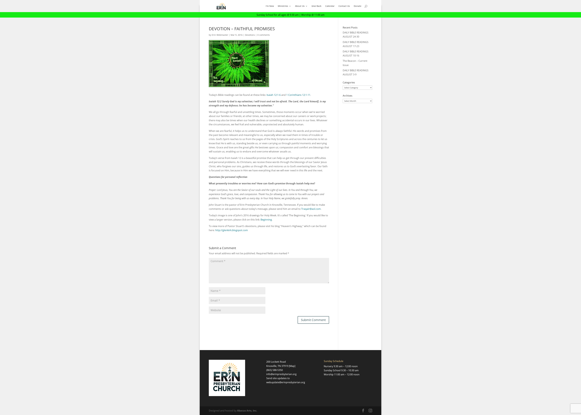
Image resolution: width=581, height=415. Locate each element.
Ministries (283, 6)
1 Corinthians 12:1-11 (298, 95)
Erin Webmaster (220, 34)
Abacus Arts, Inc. (247, 410)
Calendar (330, 6)
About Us (300, 6)
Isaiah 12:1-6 (274, 95)
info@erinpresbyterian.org (281, 374)
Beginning (266, 219)
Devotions (250, 34)
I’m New (270, 6)
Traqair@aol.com (311, 209)
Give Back (316, 6)
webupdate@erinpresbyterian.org (285, 382)
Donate (357, 6)
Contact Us (344, 6)
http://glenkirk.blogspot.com (231, 230)
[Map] (292, 366)
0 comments (263, 34)
